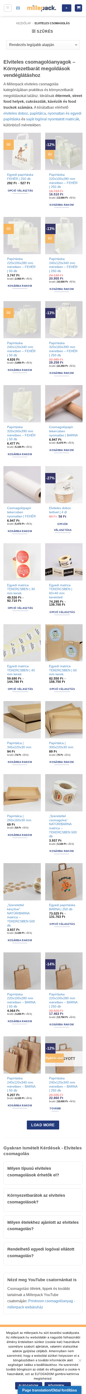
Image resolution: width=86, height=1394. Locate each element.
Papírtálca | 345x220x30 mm (19, 745)
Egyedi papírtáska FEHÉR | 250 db (20, 177)
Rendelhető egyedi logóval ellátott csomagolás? (40, 1252)
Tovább (55, 1108)
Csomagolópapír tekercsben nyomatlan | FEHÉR (21, 512)
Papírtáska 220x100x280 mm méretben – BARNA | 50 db (21, 1000)
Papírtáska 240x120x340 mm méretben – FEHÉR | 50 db (21, 349)
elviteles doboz (15, 113)
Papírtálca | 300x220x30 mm (61, 745)
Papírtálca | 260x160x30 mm (19, 818)
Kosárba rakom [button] (62, 204)
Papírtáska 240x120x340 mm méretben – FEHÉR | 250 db (63, 265)
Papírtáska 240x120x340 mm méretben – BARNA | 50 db (21, 1084)
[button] (7, 8)
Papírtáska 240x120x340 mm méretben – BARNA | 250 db (63, 1084)
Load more (43, 1125)
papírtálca (38, 113)
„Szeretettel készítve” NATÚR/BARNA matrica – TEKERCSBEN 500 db (21, 915)
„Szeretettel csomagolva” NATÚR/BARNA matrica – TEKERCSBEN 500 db (63, 826)
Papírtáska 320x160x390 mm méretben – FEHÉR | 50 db (21, 433)
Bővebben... (57, 1385)
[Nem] (80, 1361)
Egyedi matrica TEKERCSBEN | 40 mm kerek (21, 670)
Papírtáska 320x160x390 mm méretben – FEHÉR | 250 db (63, 349)
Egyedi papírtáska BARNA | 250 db (62, 907)
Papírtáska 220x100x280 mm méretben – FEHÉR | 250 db (63, 181)
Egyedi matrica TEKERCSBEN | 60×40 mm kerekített (60, 591)
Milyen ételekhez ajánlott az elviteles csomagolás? (43, 1225)
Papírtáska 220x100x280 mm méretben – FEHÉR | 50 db (21, 265)
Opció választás (20, 190)
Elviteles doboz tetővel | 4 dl (60, 510)
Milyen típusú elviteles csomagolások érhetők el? (33, 1171)
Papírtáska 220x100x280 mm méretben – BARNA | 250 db (63, 1000)
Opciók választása (63, 527)
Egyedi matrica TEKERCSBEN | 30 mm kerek (21, 589)
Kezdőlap (23, 23)
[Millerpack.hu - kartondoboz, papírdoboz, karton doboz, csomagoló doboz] (41, 8)
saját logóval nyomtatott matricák (52, 119)
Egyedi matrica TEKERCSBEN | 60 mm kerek (63, 670)
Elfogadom (28, 1385)
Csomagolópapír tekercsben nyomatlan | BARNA (63, 431)
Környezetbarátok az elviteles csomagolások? (36, 1198)
